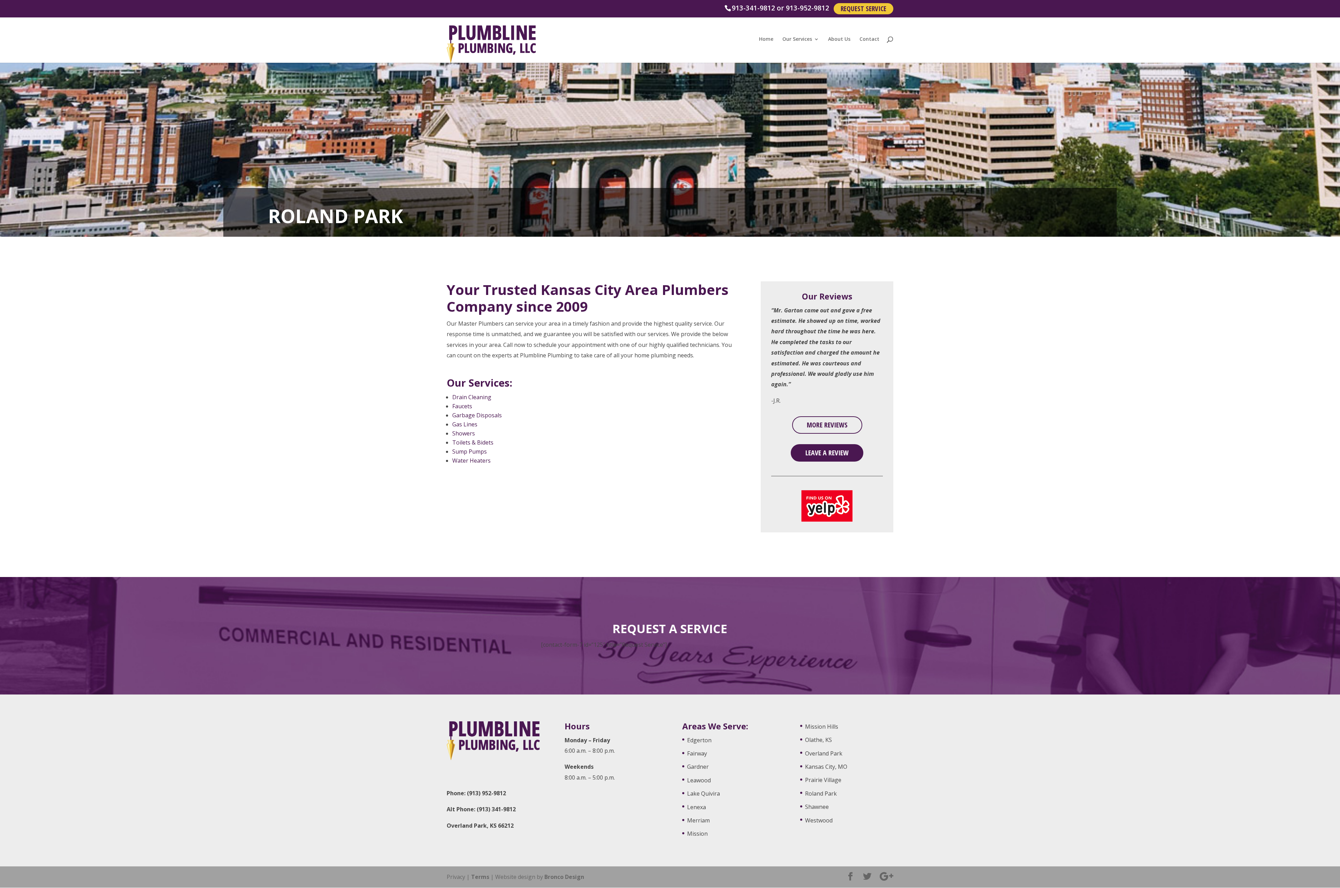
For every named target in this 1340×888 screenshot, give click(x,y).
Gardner (698, 767)
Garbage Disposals (477, 415)
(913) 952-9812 (486, 793)
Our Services (797, 39)
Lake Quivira (703, 793)
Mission (697, 833)
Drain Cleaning (471, 397)
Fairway (697, 753)
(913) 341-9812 (496, 809)
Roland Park (821, 793)
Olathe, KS (818, 740)
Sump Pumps (469, 451)
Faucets (462, 406)
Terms (480, 877)
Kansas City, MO (826, 767)
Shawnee (817, 807)
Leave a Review (827, 452)
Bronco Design (564, 877)
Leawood (699, 780)
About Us (839, 39)
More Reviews (827, 425)
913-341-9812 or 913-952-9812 (780, 8)
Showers (463, 433)
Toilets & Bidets (472, 442)
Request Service (863, 8)
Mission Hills (821, 726)
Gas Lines (464, 424)
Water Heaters (471, 460)
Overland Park (823, 753)
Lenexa (696, 807)
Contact (869, 39)
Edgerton (699, 740)
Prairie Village (823, 780)
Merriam (698, 820)
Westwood (819, 820)
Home (766, 39)
